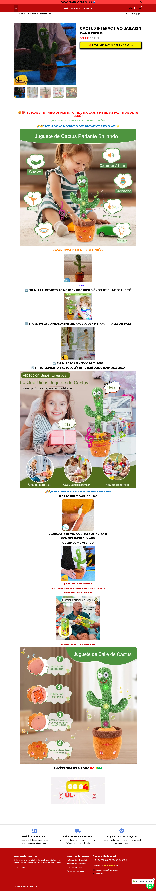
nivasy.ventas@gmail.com (106, 870)
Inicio (66, 8)
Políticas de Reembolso (77, 863)
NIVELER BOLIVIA (32, 886)
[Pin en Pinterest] (136, 14)
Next (73, 54)
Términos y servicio (75, 871)
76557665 (20, 867)
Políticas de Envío (74, 867)
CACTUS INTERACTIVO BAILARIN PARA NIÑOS (35, 14)
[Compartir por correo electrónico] (141, 14)
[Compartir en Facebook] (132, 14)
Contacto (87, 8)
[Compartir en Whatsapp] (139, 14)
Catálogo (75, 8)
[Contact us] (150, 885)
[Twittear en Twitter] (134, 14)
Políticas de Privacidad (77, 860)
